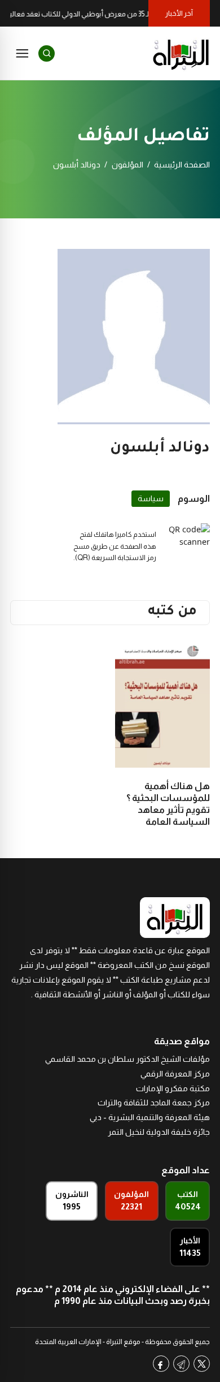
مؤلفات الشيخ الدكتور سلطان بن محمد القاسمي (127, 1059)
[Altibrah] (181, 53)
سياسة (151, 498)
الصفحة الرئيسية (182, 164)
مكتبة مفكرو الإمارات (173, 1088)
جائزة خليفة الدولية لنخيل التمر (159, 1131)
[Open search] (46, 53)
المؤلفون (127, 164)
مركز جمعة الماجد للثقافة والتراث (154, 1102)
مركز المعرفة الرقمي (175, 1073)
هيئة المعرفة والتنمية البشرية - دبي (150, 1117)
